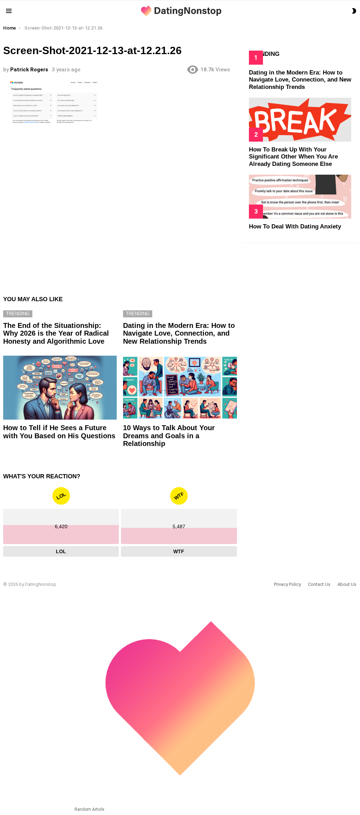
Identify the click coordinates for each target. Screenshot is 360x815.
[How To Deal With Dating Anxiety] (300, 197)
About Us (347, 584)
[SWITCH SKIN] (354, 11)
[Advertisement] (120, 208)
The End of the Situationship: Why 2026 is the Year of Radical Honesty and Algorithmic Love (56, 333)
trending (18, 313)
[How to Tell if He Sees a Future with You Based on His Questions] (60, 388)
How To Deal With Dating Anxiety (295, 226)
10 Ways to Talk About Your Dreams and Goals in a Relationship (169, 435)
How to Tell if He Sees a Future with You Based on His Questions (59, 432)
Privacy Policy (287, 584)
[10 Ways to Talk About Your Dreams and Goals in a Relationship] (180, 388)
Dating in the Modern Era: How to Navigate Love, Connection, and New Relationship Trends (179, 333)
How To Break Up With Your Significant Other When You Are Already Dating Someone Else (293, 156)
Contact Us (319, 584)
